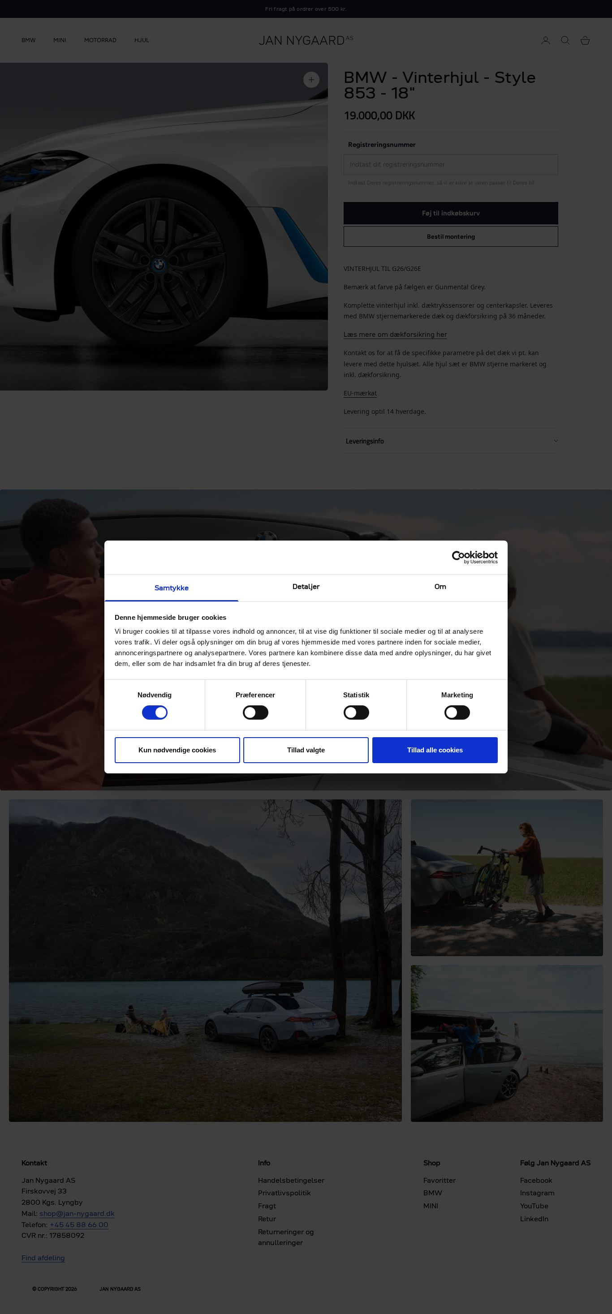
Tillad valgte (306, 750)
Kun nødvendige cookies (177, 750)
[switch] (255, 712)
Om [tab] (440, 586)
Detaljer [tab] (306, 586)
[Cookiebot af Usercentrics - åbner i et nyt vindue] (458, 557)
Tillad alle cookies (435, 750)
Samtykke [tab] (172, 588)
